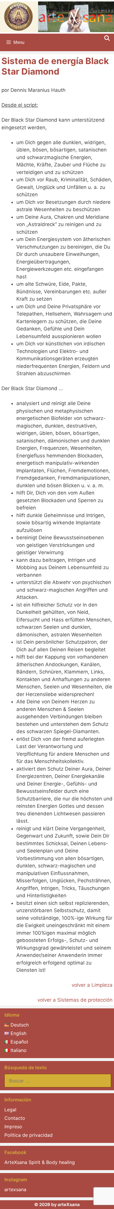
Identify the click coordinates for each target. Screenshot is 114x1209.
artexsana (15, 1189)
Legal (10, 1109)
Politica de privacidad (28, 1135)
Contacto (14, 1118)
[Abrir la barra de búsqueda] (107, 38)
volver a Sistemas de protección (75, 1000)
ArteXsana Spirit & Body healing (39, 1162)
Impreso (13, 1126)
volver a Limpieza (92, 985)
